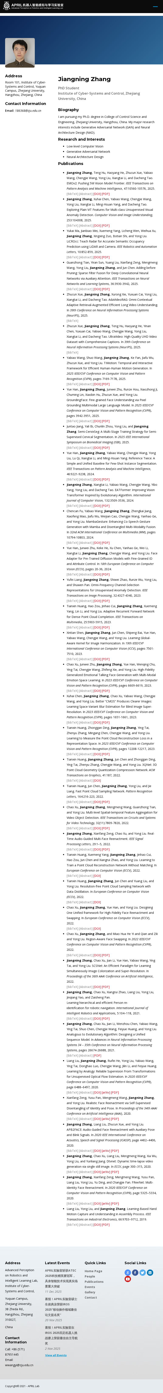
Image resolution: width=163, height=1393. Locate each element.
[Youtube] (128, 1279)
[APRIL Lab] (33, 6)
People (90, 1276)
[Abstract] (86, 194)
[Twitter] (142, 1272)
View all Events (56, 1355)
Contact (91, 1297)
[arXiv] (106, 1092)
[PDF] (106, 194)
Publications (94, 1282)
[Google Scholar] (128, 1272)
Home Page (93, 1271)
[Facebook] (135, 1272)
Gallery (90, 1292)
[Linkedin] (150, 1272)
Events (90, 1287)
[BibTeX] (72, 194)
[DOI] (97, 194)
